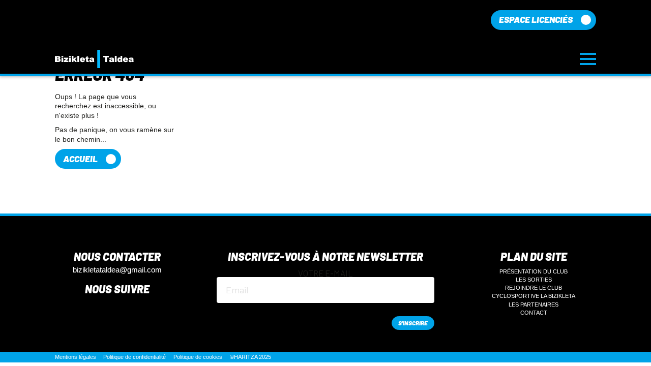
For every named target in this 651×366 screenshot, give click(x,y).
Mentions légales (75, 357)
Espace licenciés (536, 19)
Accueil (80, 158)
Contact (533, 313)
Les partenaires (533, 304)
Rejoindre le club (533, 288)
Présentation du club (533, 271)
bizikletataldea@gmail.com (117, 269)
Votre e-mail (325, 273)
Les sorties (534, 280)
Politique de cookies (197, 357)
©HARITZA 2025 (250, 357)
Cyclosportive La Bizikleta (533, 296)
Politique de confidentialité (134, 357)
